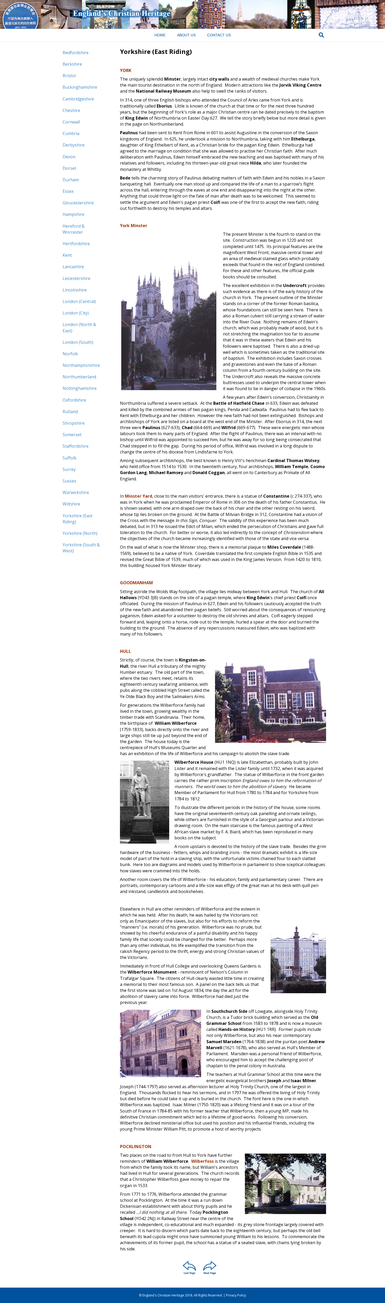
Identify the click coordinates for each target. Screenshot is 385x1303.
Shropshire (74, 423)
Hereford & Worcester (74, 229)
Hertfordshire (76, 243)
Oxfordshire (74, 400)
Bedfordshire (76, 52)
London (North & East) (79, 327)
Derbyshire (74, 145)
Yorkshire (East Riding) (77, 519)
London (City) (76, 313)
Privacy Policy (236, 1295)
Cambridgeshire (78, 99)
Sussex (69, 481)
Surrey (69, 469)
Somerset (72, 434)
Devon (69, 157)
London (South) (78, 342)
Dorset (69, 168)
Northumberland (79, 377)
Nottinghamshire (80, 388)
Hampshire (73, 214)
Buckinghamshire (80, 87)
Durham (71, 180)
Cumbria (71, 133)
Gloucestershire (78, 203)
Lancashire (73, 266)
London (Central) (79, 301)
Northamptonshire (81, 365)
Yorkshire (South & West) (81, 548)
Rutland (70, 411)
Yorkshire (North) (80, 533)
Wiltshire (71, 504)
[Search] (321, 35)
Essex (68, 191)
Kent (67, 255)
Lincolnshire (75, 290)
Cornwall (71, 122)
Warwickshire (76, 492)
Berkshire (72, 64)
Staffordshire (76, 446)
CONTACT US (219, 35)
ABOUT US (186, 35)
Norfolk (70, 354)
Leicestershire (76, 278)
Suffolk (69, 458)
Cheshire (71, 110)
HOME (160, 35)
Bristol (69, 75)
